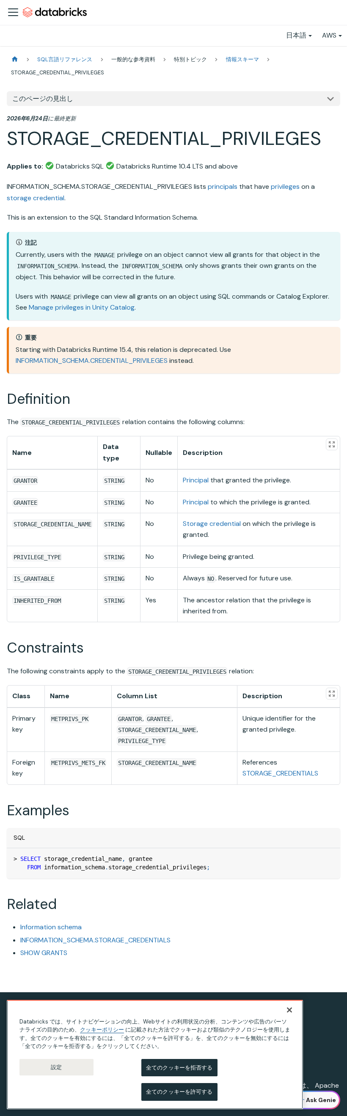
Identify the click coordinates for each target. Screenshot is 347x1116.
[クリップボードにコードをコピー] (330, 859)
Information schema (51, 927)
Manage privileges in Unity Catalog (82, 307)
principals (222, 186)
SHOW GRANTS (43, 952)
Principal (196, 480)
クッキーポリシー (102, 1029)
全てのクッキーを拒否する (179, 1067)
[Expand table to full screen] (332, 444)
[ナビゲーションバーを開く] (13, 12)
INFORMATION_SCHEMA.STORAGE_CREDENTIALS (95, 940)
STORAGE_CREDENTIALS (280, 773)
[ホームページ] (15, 59)
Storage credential (212, 523)
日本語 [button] (296, 35)
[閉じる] (289, 1010)
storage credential (35, 197)
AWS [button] (329, 35)
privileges (285, 186)
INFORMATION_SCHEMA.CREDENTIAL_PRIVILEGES (92, 360)
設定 (56, 1067)
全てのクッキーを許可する (179, 1091)
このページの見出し (42, 98)
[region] (155, 1054)
